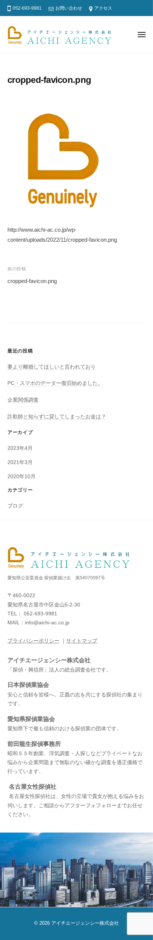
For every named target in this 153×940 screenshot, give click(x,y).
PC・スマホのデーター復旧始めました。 (55, 383)
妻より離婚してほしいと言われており (51, 367)
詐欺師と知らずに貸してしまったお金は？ (56, 416)
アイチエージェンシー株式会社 (85, 923)
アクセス (103, 8)
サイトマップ (81, 641)
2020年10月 (21, 476)
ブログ (15, 506)
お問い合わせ (68, 8)
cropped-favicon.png (32, 281)
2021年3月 (20, 462)
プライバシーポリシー (33, 641)
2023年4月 (20, 448)
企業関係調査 (23, 400)
